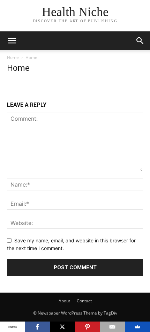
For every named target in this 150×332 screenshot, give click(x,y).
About (64, 301)
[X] (62, 327)
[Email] (112, 327)
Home (13, 57)
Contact (84, 301)
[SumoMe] (137, 327)
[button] (12, 40)
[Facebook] (37, 327)
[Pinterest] (87, 327)
